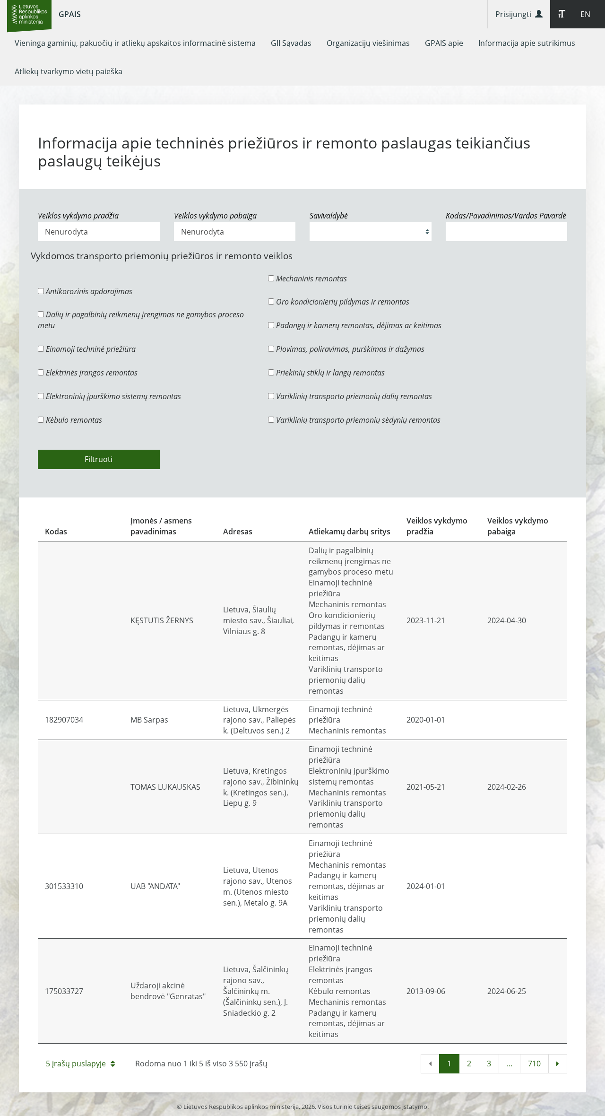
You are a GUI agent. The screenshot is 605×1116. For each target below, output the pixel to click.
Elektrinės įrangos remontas (91, 372)
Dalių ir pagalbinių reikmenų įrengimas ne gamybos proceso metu (141, 320)
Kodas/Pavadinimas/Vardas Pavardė (506, 215)
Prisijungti (515, 14)
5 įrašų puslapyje (76, 1063)
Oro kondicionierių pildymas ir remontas (341, 301)
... (509, 1063)
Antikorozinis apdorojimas (88, 291)
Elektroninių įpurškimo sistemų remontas (112, 396)
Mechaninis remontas (310, 278)
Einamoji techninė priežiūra (90, 349)
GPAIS (70, 14)
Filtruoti (98, 459)
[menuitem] (135, 43)
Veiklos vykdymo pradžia (78, 215)
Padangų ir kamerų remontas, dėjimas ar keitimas (357, 325)
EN (585, 14)
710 (534, 1063)
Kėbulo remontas (73, 420)
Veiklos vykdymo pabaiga (215, 215)
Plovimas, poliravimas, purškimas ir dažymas (349, 349)
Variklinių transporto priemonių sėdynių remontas (357, 420)
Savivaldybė (329, 215)
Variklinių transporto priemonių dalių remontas (353, 396)
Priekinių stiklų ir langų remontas (329, 372)
